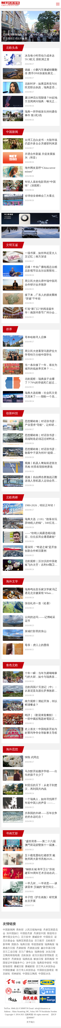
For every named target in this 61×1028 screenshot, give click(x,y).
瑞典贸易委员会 (24, 940)
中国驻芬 (48, 937)
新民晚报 (49, 959)
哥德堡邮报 (37, 944)
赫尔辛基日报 (48, 948)
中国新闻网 (9, 929)
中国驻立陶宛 (30, 973)
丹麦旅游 (16, 959)
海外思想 (12, 749)
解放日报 (38, 959)
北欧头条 (12, 47)
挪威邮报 (30, 966)
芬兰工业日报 (10, 951)
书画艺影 (12, 833)
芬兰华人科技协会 (45, 966)
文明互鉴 (12, 244)
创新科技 (12, 413)
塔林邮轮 (16, 973)
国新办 (15, 944)
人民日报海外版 (33, 929)
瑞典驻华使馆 (44, 962)
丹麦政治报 (33, 948)
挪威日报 (19, 966)
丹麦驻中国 (40, 933)
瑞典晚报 (49, 944)
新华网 (6, 944)
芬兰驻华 (26, 937)
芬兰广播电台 (26, 951)
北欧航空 (50, 940)
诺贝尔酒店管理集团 (43, 955)
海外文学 (12, 581)
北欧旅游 (26, 955)
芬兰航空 (39, 940)
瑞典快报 (39, 951)
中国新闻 (12, 131)
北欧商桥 (12, 497)
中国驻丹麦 (26, 933)
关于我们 (30, 1022)
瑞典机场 (27, 959)
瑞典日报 (25, 944)
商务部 (20, 929)
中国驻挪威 (9, 970)
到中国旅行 (13, 933)
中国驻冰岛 (44, 973)
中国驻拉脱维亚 (45, 970)
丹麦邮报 (21, 948)
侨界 (9, 329)
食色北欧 (12, 665)
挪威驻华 (37, 937)
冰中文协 (31, 962)
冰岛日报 (50, 951)
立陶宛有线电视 (11, 955)
